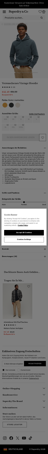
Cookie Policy (23, 225)
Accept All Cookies (24, 232)
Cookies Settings (24, 239)
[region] (24, 227)
